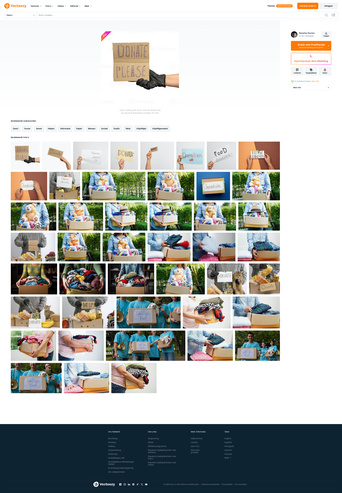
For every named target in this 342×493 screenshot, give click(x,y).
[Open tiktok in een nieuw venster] (138, 484)
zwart (15, 128)
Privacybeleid (227, 484)
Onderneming (114, 450)
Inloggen (328, 6)
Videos (61, 6)
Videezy (111, 446)
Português (229, 446)
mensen (91, 128)
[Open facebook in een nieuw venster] (120, 484)
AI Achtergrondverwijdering (120, 468)
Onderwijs (112, 454)
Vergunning (153, 438)
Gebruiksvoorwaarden (211, 484)
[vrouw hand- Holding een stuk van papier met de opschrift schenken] (124, 156)
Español (228, 442)
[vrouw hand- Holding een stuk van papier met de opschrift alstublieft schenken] (90, 156)
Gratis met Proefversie (311, 46)
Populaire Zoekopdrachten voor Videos (162, 463)
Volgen (326, 36)
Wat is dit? (315, 81)
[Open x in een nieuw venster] (142, 484)
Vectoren (35, 6)
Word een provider (195, 451)
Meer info (297, 87)
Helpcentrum (197, 438)
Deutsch (228, 450)
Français (228, 454)
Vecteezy (112, 442)
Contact (194, 442)
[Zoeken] (326, 15)
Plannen (271, 6)
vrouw (27, 128)
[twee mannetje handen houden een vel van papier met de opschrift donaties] (29, 186)
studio (117, 128)
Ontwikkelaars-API (116, 458)
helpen (51, 128)
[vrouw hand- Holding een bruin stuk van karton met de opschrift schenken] (56, 156)
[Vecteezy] (15, 6)
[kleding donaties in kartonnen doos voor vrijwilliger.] (169, 247)
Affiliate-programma (157, 446)
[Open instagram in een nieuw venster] (125, 484)
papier (79, 128)
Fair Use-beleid (241, 484)
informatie (65, 128)
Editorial (74, 6)
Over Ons (195, 446)
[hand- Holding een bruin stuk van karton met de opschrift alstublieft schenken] (25, 156)
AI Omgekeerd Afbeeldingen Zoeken (121, 462)
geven (39, 128)
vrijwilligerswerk (160, 128)
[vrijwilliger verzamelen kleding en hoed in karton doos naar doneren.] (126, 216)
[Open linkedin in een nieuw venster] (129, 484)
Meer (87, 6)
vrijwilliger (141, 128)
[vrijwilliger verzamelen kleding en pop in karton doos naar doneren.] (113, 186)
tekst (128, 128)
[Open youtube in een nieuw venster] (146, 484)
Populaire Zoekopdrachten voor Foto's (162, 457)
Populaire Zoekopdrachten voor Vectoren (162, 451)
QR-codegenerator (116, 472)
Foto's (48, 6)
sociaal (104, 128)
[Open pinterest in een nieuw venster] (133, 484)
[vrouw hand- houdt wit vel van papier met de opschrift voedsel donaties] (221, 156)
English (228, 438)
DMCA (150, 442)
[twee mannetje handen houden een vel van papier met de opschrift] (259, 156)
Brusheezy (113, 438)
